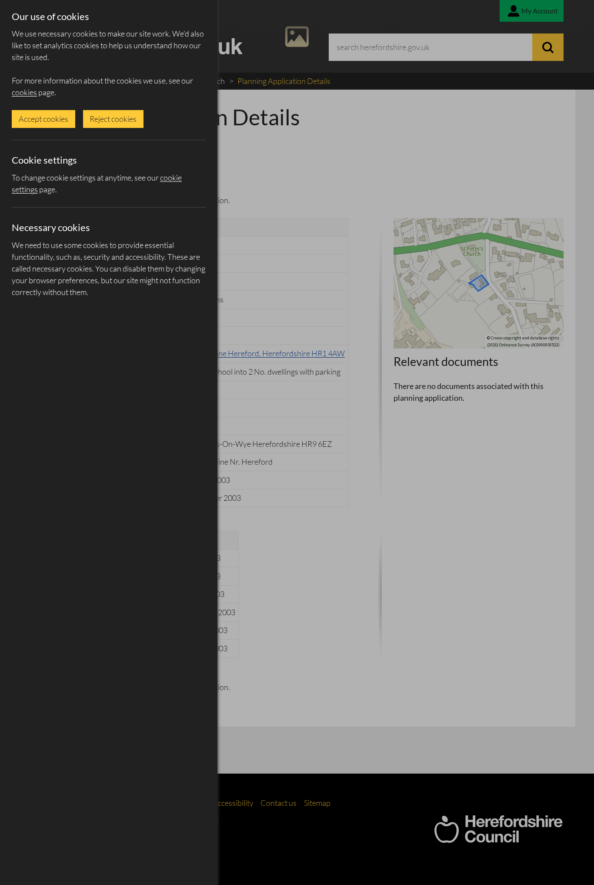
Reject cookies (113, 119)
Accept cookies (43, 119)
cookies (24, 92)
